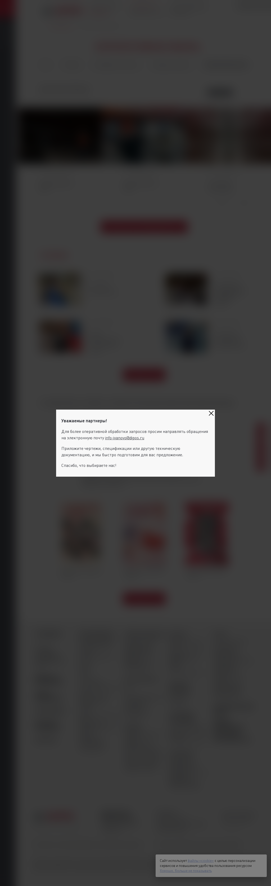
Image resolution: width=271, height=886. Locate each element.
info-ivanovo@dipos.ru (124, 437)
